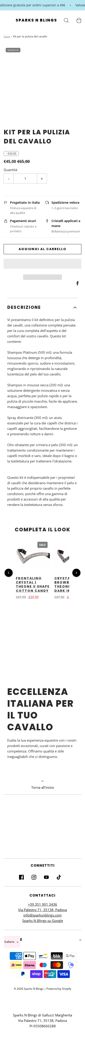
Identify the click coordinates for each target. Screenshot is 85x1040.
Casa (7, 36)
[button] (42, 264)
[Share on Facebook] (76, 283)
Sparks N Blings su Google (42, 920)
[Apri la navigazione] (6, 20)
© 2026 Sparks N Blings (29, 989)
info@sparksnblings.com (42, 915)
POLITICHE (13, 939)
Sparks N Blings (36, 20)
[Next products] (76, 573)
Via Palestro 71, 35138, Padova (42, 909)
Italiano (9, 942)
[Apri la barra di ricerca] (66, 20)
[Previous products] (9, 573)
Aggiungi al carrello (42, 249)
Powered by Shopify (58, 989)
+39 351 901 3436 (42, 904)
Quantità (10, 169)
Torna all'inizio (42, 787)
